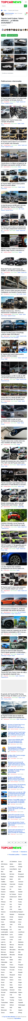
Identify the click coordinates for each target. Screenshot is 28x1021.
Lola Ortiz (6, 675)
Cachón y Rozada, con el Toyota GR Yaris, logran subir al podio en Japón (13, 524)
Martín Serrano (14, 811)
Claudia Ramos (7, 145)
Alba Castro (6, 336)
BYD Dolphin (23, 612)
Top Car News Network (9, 1016)
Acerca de (15, 851)
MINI (6, 359)
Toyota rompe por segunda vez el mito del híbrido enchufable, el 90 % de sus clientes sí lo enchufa (13, 632)
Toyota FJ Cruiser (9, 103)
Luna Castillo (13, 758)
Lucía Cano (6, 230)
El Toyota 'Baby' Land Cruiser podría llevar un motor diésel (13, 184)
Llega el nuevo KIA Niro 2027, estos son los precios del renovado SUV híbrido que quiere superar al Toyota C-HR (16, 742)
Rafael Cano (13, 834)
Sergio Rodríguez (8, 208)
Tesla (22, 486)
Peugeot (9, 655)
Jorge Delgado (14, 826)
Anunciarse (24, 851)
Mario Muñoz (7, 401)
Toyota (3, 35)
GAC (18, 294)
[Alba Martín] (5, 30)
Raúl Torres (6, 464)
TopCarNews (17, 1018)
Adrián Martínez (8, 697)
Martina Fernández (15, 729)
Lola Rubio (6, 548)
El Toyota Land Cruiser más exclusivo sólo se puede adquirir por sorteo (13, 588)
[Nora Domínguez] (19, 30)
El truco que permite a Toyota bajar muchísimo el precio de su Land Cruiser (16, 824)
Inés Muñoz (6, 101)
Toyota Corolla (23, 336)
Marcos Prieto (14, 796)
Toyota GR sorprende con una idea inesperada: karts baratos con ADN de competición (16, 816)
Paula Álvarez (7, 272)
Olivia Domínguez (14, 819)
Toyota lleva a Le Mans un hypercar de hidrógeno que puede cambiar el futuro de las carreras (14, 165)
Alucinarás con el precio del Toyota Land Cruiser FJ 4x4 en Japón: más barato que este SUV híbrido (17, 764)
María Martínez (14, 774)
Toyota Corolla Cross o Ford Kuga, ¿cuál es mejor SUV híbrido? (12, 333)
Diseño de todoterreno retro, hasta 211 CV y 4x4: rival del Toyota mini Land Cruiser (14, 462)
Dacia (22, 654)
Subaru (9, 699)
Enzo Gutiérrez (7, 166)
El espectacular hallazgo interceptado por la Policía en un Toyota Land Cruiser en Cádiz (17, 749)
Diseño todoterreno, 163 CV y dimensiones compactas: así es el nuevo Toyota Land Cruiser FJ (12, 312)
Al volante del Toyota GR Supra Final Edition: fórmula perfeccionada (16, 771)
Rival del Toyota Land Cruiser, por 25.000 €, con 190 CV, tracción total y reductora (13, 270)
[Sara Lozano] (16, 30)
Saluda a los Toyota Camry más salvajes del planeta (11, 121)
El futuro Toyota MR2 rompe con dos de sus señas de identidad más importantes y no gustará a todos (17, 802)
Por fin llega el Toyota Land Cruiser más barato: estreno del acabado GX (16, 809)
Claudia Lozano (7, 187)
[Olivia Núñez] (3, 30)
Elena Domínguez (14, 781)
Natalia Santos (7, 123)
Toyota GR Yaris (5, 528)
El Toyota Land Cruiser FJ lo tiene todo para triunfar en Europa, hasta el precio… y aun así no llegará (13, 100)
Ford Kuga (16, 337)
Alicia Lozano (7, 422)
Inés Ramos (6, 379)
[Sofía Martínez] (26, 30)
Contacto (24, 854)
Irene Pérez (7, 570)
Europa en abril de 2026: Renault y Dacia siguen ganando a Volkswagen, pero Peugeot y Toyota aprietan (13, 652)
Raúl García (6, 719)
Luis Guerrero (7, 357)
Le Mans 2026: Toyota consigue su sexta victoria (16, 756)
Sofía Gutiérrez (7, 634)
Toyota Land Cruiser (12, 35)
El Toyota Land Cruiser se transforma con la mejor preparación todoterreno (13, 228)
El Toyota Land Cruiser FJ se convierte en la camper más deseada (13, 142)
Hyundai (3, 210)
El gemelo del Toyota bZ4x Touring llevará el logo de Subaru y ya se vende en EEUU (14, 695)
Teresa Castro (14, 766)
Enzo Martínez (7, 526)
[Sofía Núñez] (21, 30)
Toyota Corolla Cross (6, 337)
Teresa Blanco (14, 751)
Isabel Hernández (9, 13)
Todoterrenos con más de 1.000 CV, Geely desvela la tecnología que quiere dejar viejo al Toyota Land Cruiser (16, 794)
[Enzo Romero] (10, 30)
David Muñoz (13, 736)
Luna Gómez (13, 789)
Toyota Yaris (24, 526)
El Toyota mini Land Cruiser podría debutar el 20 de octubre (12, 355)
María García (13, 744)
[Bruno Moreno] (12, 30)
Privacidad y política (14, 854)
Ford (12, 337)
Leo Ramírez (7, 294)
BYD (19, 612)
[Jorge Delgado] (7, 30)
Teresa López (7, 654)
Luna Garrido (7, 444)
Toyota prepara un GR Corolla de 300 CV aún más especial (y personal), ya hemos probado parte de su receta (13, 377)
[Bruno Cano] (14, 30)
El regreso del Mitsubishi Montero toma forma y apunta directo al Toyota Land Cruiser (16, 778)
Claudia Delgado (8, 314)
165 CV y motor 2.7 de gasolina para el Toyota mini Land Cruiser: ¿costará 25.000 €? (13, 546)
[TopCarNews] (1, 10)
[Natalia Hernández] (23, 30)
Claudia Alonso (7, 486)
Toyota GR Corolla (5, 380)
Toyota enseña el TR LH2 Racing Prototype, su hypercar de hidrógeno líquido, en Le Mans (16, 786)
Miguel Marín (7, 590)
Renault (3, 613)
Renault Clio (8, 613)
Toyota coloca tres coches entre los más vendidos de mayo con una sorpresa (13, 442)
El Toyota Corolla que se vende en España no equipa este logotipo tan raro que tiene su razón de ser (12, 717)
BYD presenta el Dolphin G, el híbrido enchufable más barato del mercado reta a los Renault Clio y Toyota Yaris (13, 610)
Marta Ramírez (7, 612)
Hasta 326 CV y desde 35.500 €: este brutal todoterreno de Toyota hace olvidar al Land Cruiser (13, 399)
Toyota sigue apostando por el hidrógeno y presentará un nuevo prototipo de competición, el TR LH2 (17, 832)
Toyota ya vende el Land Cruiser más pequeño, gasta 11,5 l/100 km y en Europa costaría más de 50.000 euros (16, 734)
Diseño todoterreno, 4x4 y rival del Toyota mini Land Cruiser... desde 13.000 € (12, 504)
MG (19, 208)
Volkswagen (4, 655)
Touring (6, 699)
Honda (20, 294)
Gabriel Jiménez (8, 252)
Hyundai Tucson (9, 210)
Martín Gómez (7, 506)
